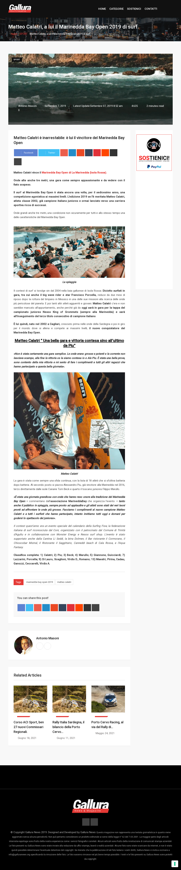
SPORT (24, 33)
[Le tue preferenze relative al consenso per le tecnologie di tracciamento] (174, 863)
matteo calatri (64, 582)
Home (13, 33)
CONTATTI (151, 8)
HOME (102, 8)
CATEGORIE (116, 8)
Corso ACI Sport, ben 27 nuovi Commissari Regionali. (29, 727)
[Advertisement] (154, 235)
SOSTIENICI (134, 8)
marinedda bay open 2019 (39, 582)
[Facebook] (21, 607)
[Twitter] (29, 607)
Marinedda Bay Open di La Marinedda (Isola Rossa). (74, 172)
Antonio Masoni (47, 638)
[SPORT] (30, 701)
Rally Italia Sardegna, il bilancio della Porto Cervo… (68, 727)
